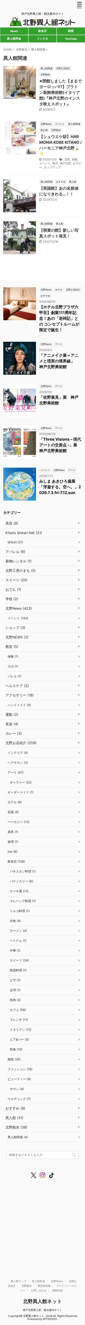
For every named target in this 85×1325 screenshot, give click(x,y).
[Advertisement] (42, 1225)
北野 (67, 159)
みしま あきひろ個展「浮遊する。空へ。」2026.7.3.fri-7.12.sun (60, 487)
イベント (45, 163)
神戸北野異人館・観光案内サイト (42, 1310)
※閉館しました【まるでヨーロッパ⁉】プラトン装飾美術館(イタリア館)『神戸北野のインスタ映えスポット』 (60, 92)
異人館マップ (18, 1281)
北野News (57, 1281)
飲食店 (42, 31)
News (14, 31)
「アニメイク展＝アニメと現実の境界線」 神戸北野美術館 (58, 361)
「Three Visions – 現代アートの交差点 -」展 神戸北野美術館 (60, 445)
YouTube (71, 38)
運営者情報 (44, 1285)
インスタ (42, 38)
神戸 (55, 163)
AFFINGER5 (50, 1319)
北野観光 (26, 1285)
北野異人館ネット (42, 1301)
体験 (74, 159)
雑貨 (71, 31)
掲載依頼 (57, 1290)
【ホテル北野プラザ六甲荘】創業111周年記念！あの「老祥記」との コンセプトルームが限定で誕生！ (59, 318)
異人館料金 (14, 38)
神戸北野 (65, 163)
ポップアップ (52, 167)
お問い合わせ (39, 1290)
